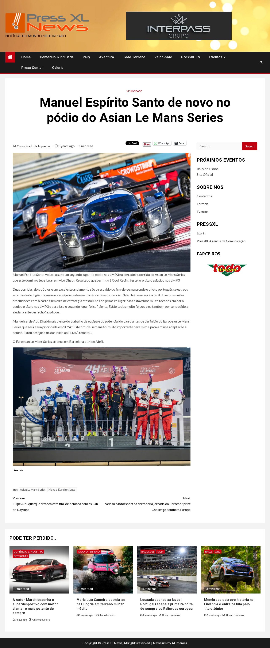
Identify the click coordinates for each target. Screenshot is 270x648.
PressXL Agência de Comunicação (221, 241)
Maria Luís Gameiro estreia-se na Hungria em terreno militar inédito (101, 604)
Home (26, 57)
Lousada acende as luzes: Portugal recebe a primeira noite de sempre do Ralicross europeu (166, 604)
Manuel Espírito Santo (62, 489)
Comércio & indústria (57, 57)
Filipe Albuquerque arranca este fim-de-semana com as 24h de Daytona (55, 503)
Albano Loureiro (41, 619)
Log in (201, 233)
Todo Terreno (134, 57)
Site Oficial (205, 174)
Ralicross (147, 551)
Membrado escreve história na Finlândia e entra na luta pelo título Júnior (229, 604)
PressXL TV (190, 57)
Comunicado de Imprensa (34, 146)
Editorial (203, 204)
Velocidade (163, 57)
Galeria (57, 68)
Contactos (204, 196)
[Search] (261, 62)
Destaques (21, 556)
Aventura (106, 57)
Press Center (32, 68)
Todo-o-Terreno (89, 551)
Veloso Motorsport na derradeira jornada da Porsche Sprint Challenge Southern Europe (147, 503)
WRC (217, 551)
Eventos (215, 57)
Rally (86, 57)
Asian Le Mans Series (33, 489)
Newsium (160, 643)
